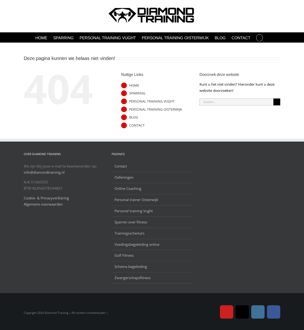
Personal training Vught (133, 210)
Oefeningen (123, 177)
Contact (120, 166)
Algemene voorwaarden (43, 204)
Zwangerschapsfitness (132, 277)
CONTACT (137, 125)
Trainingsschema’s (129, 233)
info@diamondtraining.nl (44, 172)
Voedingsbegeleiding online (136, 244)
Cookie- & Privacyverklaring (46, 198)
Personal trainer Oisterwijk (136, 199)
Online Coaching (127, 188)
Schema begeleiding (130, 266)
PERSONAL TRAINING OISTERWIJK (155, 109)
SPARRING (137, 93)
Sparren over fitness (130, 222)
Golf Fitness (124, 255)
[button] (259, 37)
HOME (134, 85)
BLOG (133, 117)
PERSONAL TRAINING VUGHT (152, 101)
